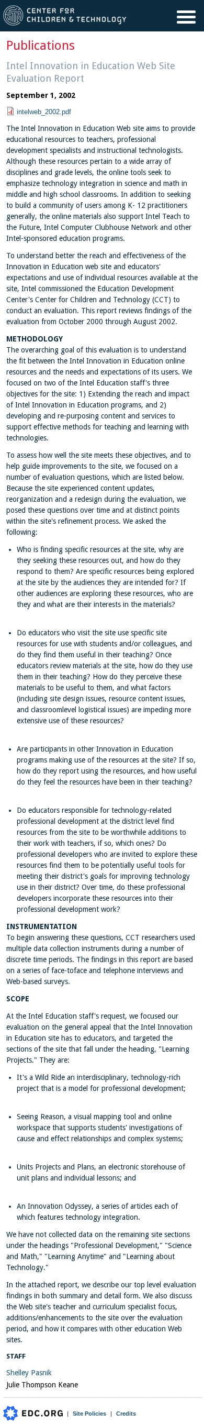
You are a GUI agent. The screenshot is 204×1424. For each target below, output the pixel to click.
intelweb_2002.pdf (44, 112)
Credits (126, 1413)
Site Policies (89, 1413)
